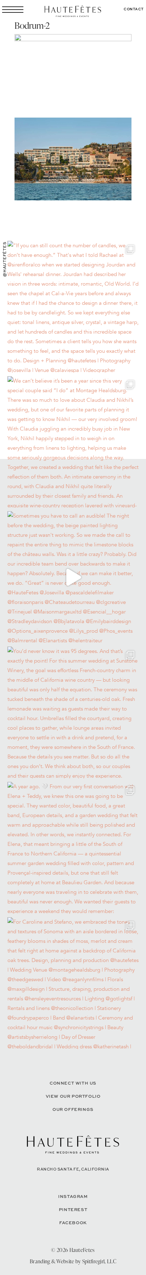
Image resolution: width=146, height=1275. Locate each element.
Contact (134, 8)
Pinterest (73, 1209)
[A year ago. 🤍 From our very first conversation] (73, 848)
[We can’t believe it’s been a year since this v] (73, 442)
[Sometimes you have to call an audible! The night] (73, 577)
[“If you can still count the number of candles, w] (73, 307)
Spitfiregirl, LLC (99, 1261)
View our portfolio (73, 1096)
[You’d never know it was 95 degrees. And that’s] (73, 712)
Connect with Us (73, 1083)
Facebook (73, 1223)
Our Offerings (73, 1109)
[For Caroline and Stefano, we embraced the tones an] (73, 983)
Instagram (73, 1196)
